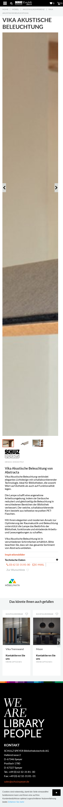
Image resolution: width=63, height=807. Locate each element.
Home (5, 9)
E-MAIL (39, 564)
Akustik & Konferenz (33, 9)
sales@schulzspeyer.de (16, 781)
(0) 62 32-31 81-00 (19, 564)
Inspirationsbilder (15, 554)
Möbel (15, 9)
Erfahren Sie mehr (16, 802)
